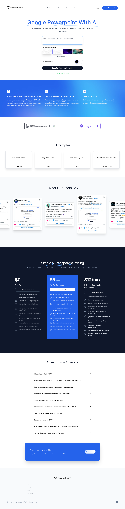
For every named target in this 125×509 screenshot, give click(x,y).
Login (97, 8)
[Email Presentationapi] (117, 502)
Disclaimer (30, 493)
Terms (28, 490)
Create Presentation (62, 68)
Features (31, 8)
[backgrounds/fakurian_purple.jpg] (68, 51)
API (74, 8)
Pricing (60, 8)
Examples (40, 8)
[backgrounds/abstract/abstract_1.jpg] (78, 51)
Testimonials (51, 8)
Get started (90, 452)
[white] (81, 62)
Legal (28, 484)
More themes (61, 56)
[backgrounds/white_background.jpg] (57, 51)
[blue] (77, 62)
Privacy (29, 487)
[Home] (15, 8)
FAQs (67, 8)
